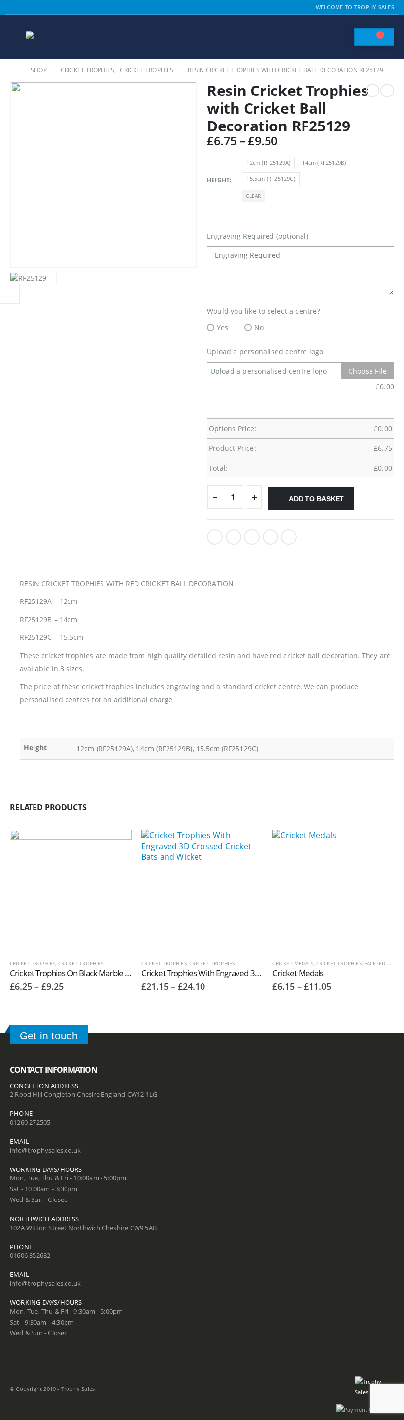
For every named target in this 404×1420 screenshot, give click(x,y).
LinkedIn (252, 537)
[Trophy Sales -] (53, 37)
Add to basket (316, 499)
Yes (223, 327)
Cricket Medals (292, 963)
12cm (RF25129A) (268, 162)
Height (218, 180)
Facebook (215, 537)
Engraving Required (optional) (257, 236)
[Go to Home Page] (13, 70)
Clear (253, 195)
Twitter (233, 537)
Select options (115, 846)
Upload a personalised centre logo (265, 351)
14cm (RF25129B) (324, 162)
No (259, 327)
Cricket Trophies (32, 963)
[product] (71, 890)
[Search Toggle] (342, 37)
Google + (270, 537)
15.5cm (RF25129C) (270, 178)
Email (289, 537)
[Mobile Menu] (17, 37)
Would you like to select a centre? (263, 311)
